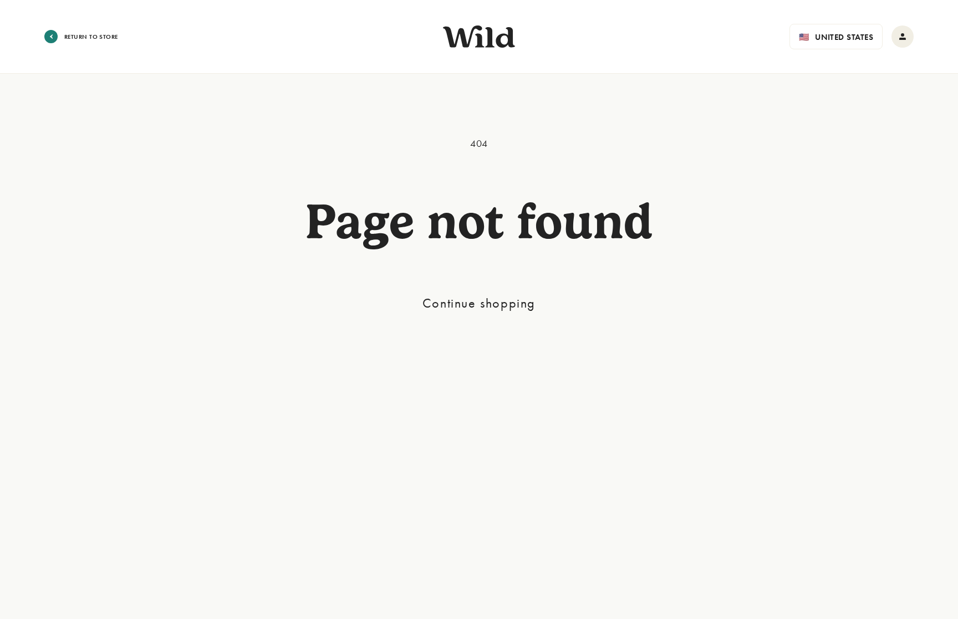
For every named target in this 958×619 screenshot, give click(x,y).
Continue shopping (479, 303)
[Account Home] (902, 36)
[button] (836, 36)
